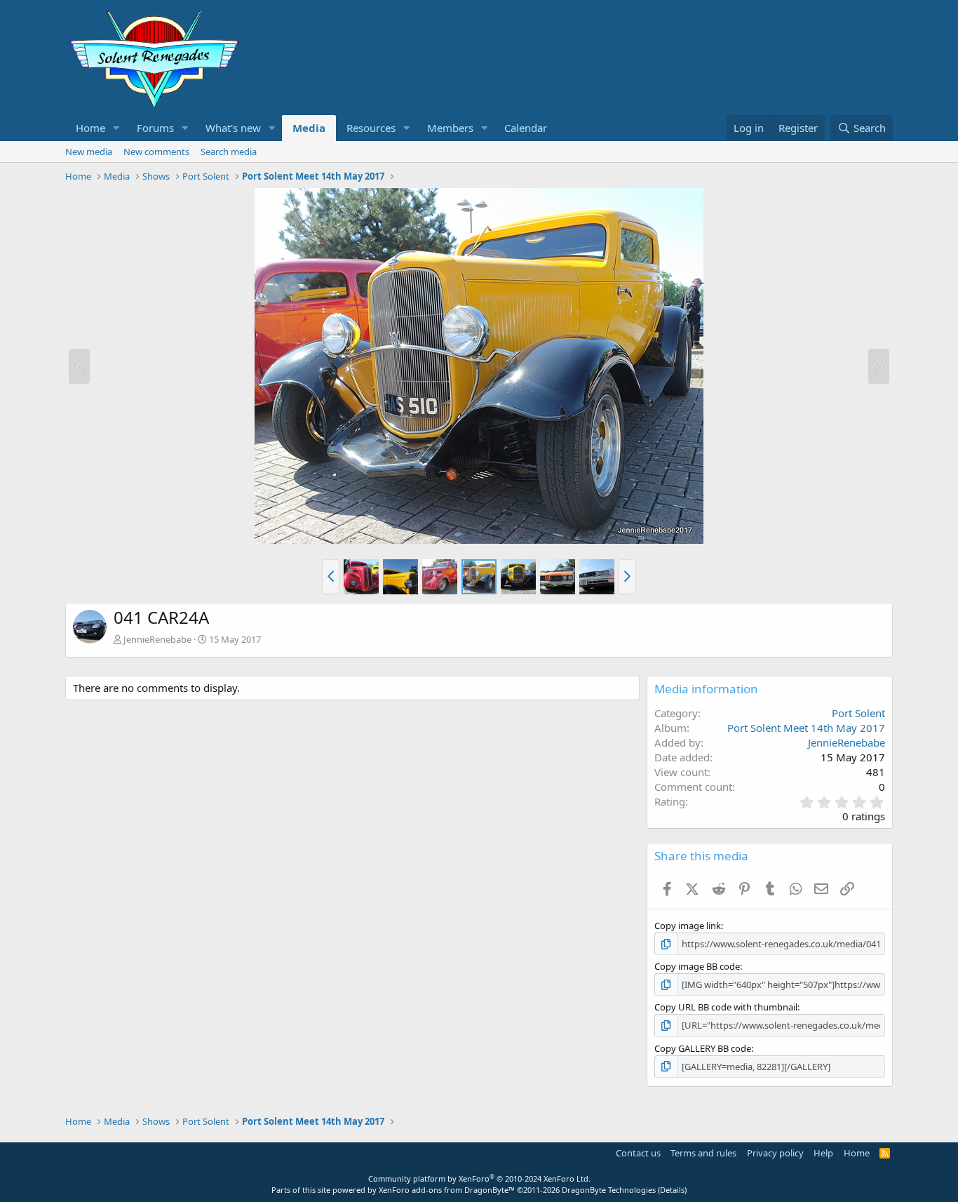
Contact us (638, 1153)
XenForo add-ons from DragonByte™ (447, 1189)
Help (823, 1153)
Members (450, 128)
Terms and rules (703, 1153)
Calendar (525, 128)
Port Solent (858, 713)
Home (90, 128)
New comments (156, 151)
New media (88, 151)
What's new (233, 128)
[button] (116, 128)
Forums (155, 128)
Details (672, 1189)
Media (308, 128)
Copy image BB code (697, 966)
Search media (229, 151)
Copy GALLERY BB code (702, 1048)
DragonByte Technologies (609, 1189)
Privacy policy (775, 1153)
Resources (371, 128)
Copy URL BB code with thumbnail (725, 1007)
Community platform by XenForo (479, 1178)
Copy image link (687, 925)
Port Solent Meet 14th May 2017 (806, 728)
